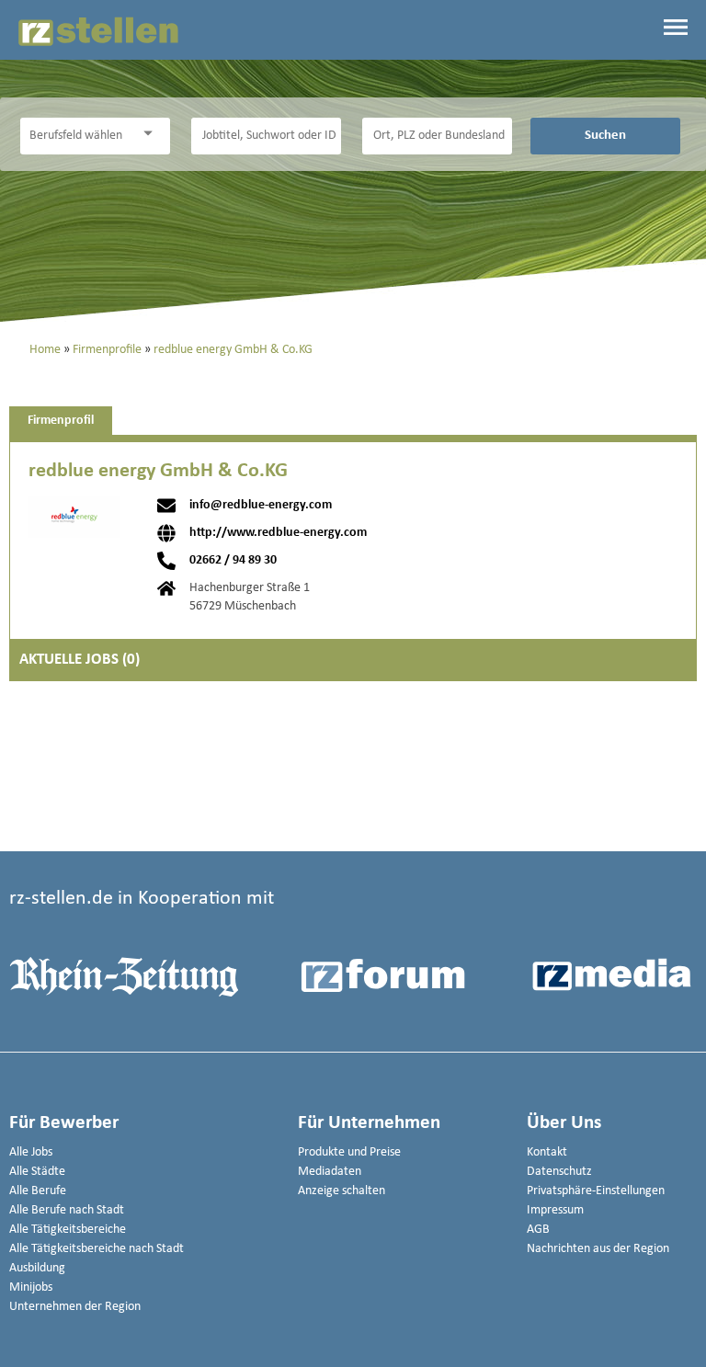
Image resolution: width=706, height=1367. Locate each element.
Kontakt (547, 1152)
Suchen (605, 135)
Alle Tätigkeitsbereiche (67, 1229)
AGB (538, 1229)
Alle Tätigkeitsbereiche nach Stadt (96, 1249)
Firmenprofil (61, 420)
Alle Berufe (37, 1191)
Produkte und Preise (349, 1152)
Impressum (555, 1210)
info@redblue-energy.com (260, 505)
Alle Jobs (30, 1152)
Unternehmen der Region (75, 1307)
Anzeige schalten (341, 1191)
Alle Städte (37, 1172)
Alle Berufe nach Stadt (66, 1210)
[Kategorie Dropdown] (151, 134)
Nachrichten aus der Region (598, 1249)
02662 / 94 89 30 (233, 560)
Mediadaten (329, 1172)
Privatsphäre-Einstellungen (596, 1191)
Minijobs (30, 1287)
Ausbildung (37, 1268)
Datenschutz (559, 1172)
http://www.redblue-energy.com (278, 533)
